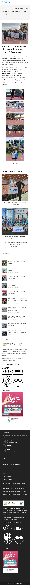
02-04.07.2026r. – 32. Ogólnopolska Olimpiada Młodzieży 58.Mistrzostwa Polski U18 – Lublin (17, 300)
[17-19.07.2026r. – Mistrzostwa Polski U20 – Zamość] (4, 278)
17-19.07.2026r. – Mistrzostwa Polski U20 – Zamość (15, 488)
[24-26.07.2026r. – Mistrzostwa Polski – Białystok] (4, 270)
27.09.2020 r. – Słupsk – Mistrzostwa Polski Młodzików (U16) (15, 243)
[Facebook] (5, 458)
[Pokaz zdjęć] (15, 163)
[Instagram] (9, 458)
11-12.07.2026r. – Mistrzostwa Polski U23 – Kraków (15, 494)
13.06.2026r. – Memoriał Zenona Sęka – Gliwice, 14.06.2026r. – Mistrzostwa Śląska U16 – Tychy (18, 332)
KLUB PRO (10, 353)
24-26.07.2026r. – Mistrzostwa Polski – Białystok (14, 486)
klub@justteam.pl (11, 451)
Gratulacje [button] (12, 83)
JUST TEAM (4, 16)
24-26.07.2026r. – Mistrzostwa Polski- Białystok (14, 483)
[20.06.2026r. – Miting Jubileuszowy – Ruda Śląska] (4, 325)
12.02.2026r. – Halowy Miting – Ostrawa (15, 202)
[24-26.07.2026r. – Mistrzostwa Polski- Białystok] (4, 263)
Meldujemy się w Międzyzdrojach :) (15, 236)
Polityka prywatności (8, 476)
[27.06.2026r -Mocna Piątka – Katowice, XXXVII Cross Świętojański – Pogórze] (4, 317)
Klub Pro (5, 473)
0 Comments (16, 264)
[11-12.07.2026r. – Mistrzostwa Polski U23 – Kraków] (4, 293)
